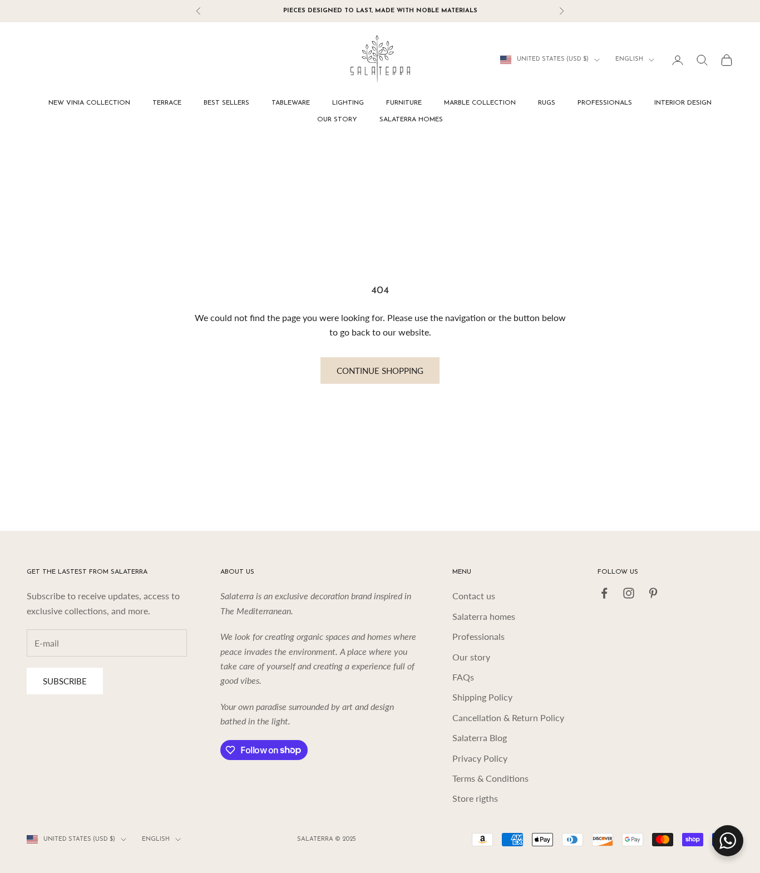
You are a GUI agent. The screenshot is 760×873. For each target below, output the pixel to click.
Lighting (348, 103)
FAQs (463, 677)
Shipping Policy (482, 697)
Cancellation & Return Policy (508, 717)
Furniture (404, 103)
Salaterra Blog (479, 737)
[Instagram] (628, 593)
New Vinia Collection (89, 103)
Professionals (605, 103)
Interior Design (683, 103)
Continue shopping (380, 371)
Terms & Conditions (490, 778)
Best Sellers (226, 103)
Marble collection (480, 103)
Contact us (473, 595)
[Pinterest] (653, 593)
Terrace (166, 103)
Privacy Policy (479, 758)
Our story (337, 119)
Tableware (291, 103)
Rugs (546, 103)
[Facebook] (604, 593)
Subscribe (65, 681)
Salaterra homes (411, 119)
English (629, 60)
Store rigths (475, 798)
